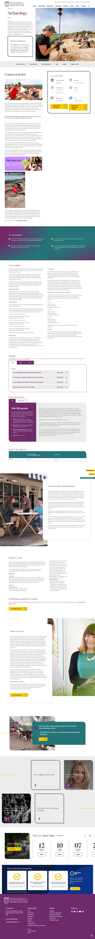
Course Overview (20, 64)
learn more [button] (12, 849)
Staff (63, 2)
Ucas (61, 416)
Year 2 (21, 362)
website (43, 435)
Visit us (77, 6)
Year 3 (29, 362)
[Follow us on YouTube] (80, 911)
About (72, 6)
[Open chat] (91, 935)
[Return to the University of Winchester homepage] (47, 900)
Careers (64, 64)
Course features (33, 64)
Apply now (91, 474)
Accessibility (52, 918)
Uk (12, 400)
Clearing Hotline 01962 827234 (87, 477)
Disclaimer (51, 911)
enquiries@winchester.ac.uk (12, 922)
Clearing (83, 6)
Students (68, 2)
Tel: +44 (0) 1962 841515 (12, 919)
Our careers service (17, 695)
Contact (77, 2)
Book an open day (90, 470)
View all (59, 835)
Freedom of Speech (54, 920)
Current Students (32, 931)
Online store (30, 922)
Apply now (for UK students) (56, 106)
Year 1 (12, 362)
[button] (40, 372)
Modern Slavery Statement (55, 916)
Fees (57, 64)
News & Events (58, 2)
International (41, 6)
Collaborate (58, 6)
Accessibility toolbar (85, 2)
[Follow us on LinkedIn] (83, 911)
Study (34, 6)
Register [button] (42, 854)
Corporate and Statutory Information (36, 925)
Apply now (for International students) (75, 107)
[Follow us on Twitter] (74, 911)
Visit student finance (16, 608)
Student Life (50, 6)
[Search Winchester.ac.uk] (88, 6)
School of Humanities (22, 220)
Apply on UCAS (75, 64)
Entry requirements (46, 64)
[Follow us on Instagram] (77, 911)
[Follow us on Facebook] (72, 911)
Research (65, 6)
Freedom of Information (55, 914)
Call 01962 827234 (14, 50)
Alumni (72, 2)
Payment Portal (31, 923)
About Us (30, 920)
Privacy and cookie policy (55, 912)
